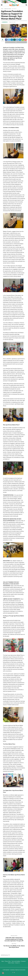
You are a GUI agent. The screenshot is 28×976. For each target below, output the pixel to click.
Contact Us (17, 962)
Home (2, 8)
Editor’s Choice (11, 962)
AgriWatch (4, 22)
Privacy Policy (8, 961)
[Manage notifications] (3, 973)
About (2, 961)
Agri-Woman (14, 8)
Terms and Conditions (16, 961)
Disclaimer (23, 961)
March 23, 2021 (12, 22)
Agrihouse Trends (7, 8)
